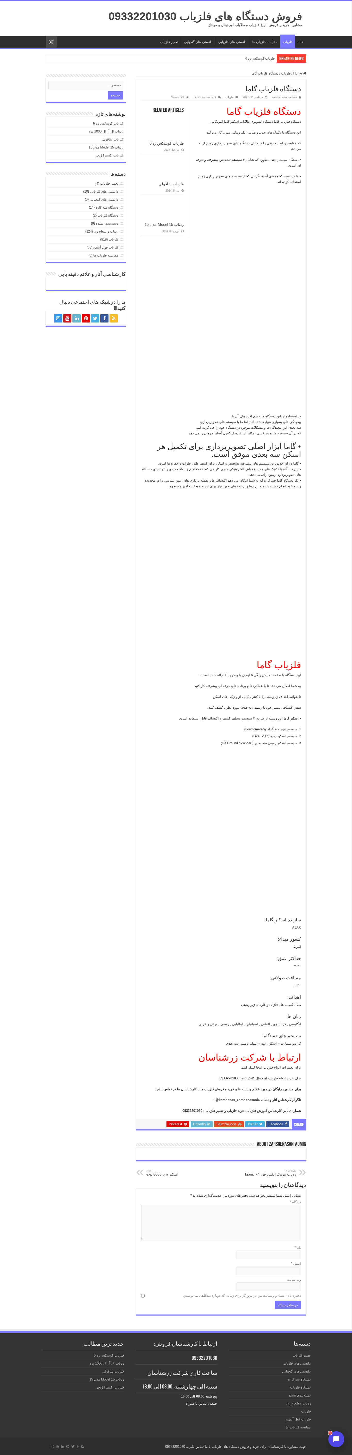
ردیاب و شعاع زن (106, 231)
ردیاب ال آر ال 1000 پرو (106, 131)
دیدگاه (295, 1202)
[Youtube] (67, 318)
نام (298, 1248)
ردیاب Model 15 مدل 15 (164, 224)
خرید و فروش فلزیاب (219, 1089)
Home (298, 73)
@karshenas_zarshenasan (236, 1100)
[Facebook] (104, 318)
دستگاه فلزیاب (108, 215)
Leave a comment (205, 97)
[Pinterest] (86, 318)
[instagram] (58, 318)
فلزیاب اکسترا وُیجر (109, 155)
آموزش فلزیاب (256, 1111)
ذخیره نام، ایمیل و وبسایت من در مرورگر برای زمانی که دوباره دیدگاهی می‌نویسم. (242, 1295)
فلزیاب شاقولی (171, 184)
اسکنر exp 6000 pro (162, 1172)
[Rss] (114, 318)
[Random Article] (51, 42)
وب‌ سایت (294, 1280)
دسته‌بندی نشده (107, 223)
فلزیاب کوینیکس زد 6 (260, 58)
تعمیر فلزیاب (169, 42)
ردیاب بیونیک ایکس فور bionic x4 (270, 1172)
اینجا (258, 1067)
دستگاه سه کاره (107, 207)
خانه (301, 42)
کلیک (251, 1078)
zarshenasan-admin (284, 97)
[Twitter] (95, 318)
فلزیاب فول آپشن (105, 247)
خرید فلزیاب (235, 1111)
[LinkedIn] (76, 318)
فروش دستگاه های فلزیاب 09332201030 (205, 16)
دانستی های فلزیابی (232, 42)
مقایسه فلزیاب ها (264, 42)
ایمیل (296, 1264)
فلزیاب (287, 42)
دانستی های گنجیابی (198, 42)
